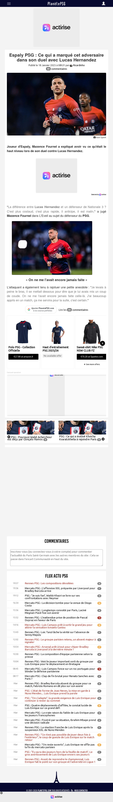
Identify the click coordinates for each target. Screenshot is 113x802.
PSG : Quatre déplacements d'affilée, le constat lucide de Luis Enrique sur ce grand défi (58, 706)
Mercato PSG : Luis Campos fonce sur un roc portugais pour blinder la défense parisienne (60, 670)
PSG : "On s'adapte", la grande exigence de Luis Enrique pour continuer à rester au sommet (60, 699)
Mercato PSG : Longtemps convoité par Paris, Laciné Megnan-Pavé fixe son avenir (55, 611)
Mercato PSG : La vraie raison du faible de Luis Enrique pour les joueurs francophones (60, 714)
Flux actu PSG (56, 576)
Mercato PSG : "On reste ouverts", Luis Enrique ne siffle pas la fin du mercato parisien (60, 746)
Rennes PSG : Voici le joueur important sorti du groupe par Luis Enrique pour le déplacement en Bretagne (59, 663)
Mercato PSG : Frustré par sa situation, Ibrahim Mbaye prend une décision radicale (60, 721)
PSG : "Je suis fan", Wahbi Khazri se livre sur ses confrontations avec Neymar (52, 597)
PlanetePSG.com (44, 790)
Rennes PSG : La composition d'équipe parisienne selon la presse (58, 655)
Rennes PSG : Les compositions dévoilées (49, 583)
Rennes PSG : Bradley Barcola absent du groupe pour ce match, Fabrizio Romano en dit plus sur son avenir (58, 685)
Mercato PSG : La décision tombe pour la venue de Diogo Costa (58, 604)
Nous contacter (81, 790)
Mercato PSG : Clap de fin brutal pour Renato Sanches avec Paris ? (59, 677)
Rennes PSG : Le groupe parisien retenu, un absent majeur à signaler (60, 641)
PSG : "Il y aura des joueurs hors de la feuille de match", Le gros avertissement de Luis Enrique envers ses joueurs (58, 753)
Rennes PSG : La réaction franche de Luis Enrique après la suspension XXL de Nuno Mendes (59, 728)
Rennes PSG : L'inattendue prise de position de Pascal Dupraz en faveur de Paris (56, 619)
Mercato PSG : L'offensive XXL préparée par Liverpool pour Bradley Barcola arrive (60, 589)
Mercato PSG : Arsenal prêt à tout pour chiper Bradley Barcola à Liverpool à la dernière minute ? (56, 648)
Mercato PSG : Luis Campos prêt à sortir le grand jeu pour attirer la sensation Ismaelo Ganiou (58, 626)
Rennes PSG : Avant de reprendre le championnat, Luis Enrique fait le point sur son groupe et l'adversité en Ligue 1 (60, 760)
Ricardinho (78, 65)
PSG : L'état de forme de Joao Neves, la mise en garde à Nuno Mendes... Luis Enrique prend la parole (57, 692)
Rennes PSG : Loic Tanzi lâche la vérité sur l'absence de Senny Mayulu (57, 633)
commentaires (57, 68)
